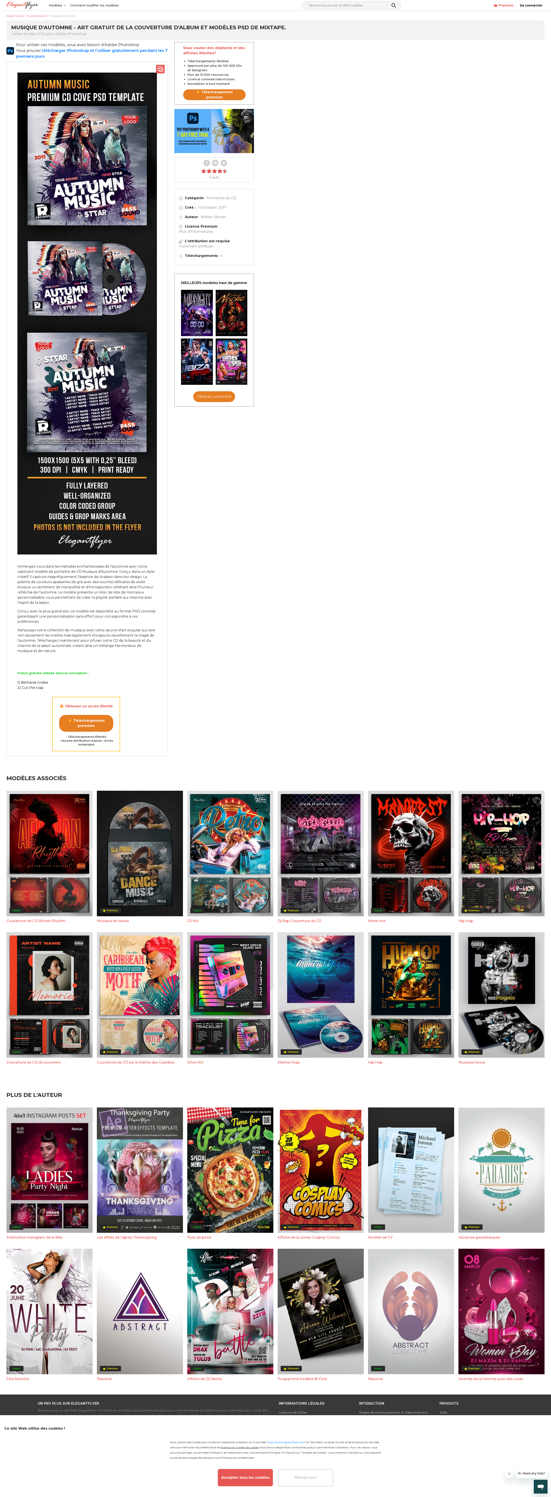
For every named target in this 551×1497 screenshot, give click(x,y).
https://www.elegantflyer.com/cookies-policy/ (287, 1447)
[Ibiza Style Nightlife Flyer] (197, 362)
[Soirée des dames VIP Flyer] (232, 362)
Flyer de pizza (199, 1237)
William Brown (213, 217)
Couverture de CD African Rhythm (36, 921)
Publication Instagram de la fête (34, 1237)
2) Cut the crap (30, 688)
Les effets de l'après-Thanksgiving (127, 1237)
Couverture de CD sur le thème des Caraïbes (136, 1062)
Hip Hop (375, 1062)
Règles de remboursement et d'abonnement (393, 1413)
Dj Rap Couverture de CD (299, 921)
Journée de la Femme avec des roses (490, 1379)
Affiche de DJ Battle (204, 1379)
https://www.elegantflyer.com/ (286, 1442)
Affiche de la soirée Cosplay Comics (309, 1237)
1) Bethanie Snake (32, 682)
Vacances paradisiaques (479, 1237)
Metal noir (377, 921)
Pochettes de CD (221, 198)
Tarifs (443, 1413)
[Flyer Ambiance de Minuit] (197, 313)
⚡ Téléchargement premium (86, 723)
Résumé (104, 1379)
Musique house (471, 1062)
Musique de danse (113, 921)
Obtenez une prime (214, 396)
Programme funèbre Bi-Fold (302, 1379)
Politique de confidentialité (238, 1457)
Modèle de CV (380, 1237)
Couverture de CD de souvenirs (33, 1062)
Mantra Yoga (289, 1062)
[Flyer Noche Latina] (232, 313)
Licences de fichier (293, 1413)
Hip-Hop (465, 921)
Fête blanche (17, 1379)
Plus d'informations (196, 232)
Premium (506, 5)
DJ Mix (193, 921)
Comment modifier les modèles (94, 5)
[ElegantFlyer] (22, 5)
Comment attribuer (196, 246)
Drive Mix (195, 1062)
